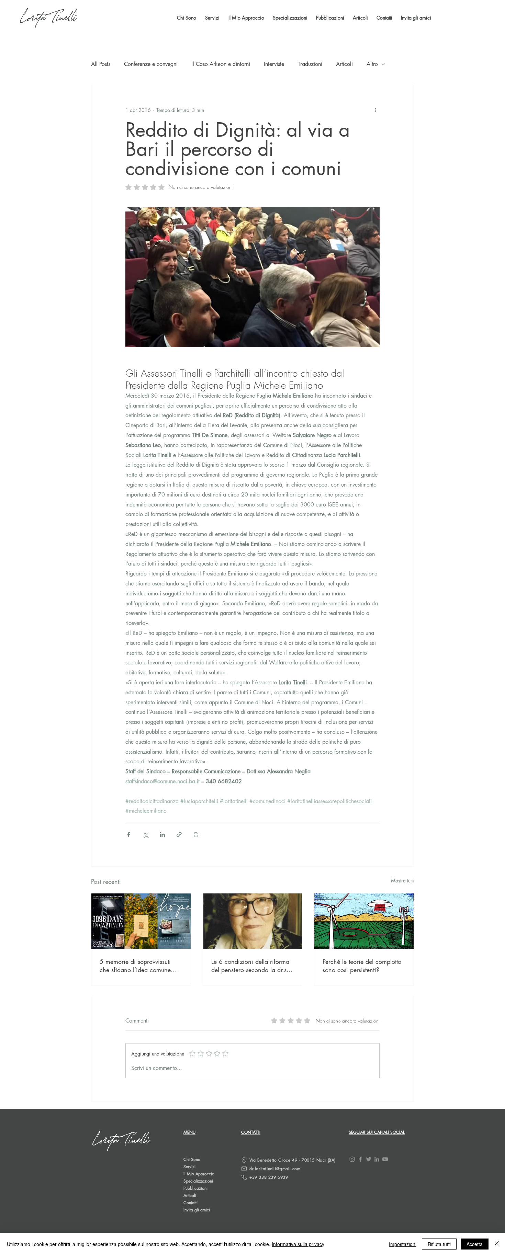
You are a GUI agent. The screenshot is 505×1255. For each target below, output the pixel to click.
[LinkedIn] (376, 1159)
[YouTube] (385, 1159)
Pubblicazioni (195, 1188)
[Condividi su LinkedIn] (162, 834)
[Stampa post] (196, 834)
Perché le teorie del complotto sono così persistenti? (362, 965)
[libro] (141, 921)
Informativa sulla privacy (298, 1244)
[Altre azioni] (375, 110)
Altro (372, 64)
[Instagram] (352, 1159)
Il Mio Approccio (198, 1174)
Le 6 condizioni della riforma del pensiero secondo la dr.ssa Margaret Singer (251, 965)
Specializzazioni (198, 1181)
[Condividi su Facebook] (128, 834)
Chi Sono (191, 1159)
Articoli (344, 64)
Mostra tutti (402, 880)
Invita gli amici (196, 1210)
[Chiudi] (497, 1244)
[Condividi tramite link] (179, 834)
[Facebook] (360, 1159)
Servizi (189, 1167)
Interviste (274, 64)
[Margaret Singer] (252, 921)
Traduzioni (310, 64)
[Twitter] (368, 1159)
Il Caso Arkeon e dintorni (220, 64)
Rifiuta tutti (439, 1244)
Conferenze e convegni (151, 64)
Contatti (190, 1203)
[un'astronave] (364, 921)
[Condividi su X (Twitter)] (145, 834)
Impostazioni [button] (402, 1244)
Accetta (475, 1244)
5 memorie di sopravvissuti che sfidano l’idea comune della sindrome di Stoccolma (138, 965)
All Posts (100, 64)
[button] (329, 17)
